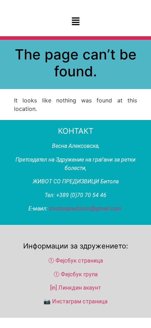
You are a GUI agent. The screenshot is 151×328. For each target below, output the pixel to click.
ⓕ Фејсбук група (76, 274)
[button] (75, 21)
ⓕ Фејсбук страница (76, 260)
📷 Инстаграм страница (75, 301)
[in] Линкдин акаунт (75, 287)
